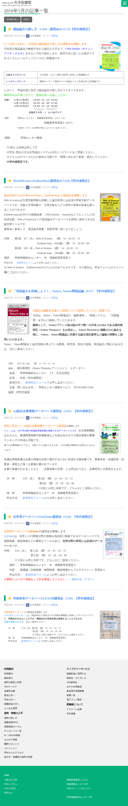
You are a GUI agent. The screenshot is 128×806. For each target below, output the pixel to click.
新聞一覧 (71, 695)
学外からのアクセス (14, 752)
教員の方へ (9, 695)
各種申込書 (9, 691)
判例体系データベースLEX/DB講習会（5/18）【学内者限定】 (54, 598)
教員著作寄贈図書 (75, 691)
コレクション (10, 748)
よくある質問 (10, 708)
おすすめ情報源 (74, 686)
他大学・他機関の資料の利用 (18, 757)
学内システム (10, 784)
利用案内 (8, 673)
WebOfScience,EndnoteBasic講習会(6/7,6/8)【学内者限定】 (52, 180)
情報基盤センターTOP (77, 784)
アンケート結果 (74, 709)
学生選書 (71, 713)
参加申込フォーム (25, 263)
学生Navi (8, 793)
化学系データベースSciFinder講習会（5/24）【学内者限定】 (53, 516)
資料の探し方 (10, 718)
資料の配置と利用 (13, 682)
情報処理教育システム (77, 780)
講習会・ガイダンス (76, 678)
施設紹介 (8, 678)
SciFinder (9, 536)
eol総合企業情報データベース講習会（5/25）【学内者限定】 (53, 411)
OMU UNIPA (10, 788)
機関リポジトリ (11, 744)
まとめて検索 (10, 739)
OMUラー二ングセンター (79, 788)
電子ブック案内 (74, 699)
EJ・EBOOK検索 (12, 735)
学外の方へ (9, 699)
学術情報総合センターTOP (79, 797)
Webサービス (10, 686)
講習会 (54, 35)
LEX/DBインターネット (15, 615)
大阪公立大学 (10, 780)
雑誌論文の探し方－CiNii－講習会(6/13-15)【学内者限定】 (52, 29)
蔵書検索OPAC (11, 722)
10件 (26, 19)
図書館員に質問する (76, 673)
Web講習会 (72, 682)
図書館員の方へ (11, 704)
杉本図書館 (35, 35)
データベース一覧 (13, 731)
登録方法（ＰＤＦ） (84, 579)
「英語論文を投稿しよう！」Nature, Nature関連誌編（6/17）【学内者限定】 (64, 291)
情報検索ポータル (13, 726)
